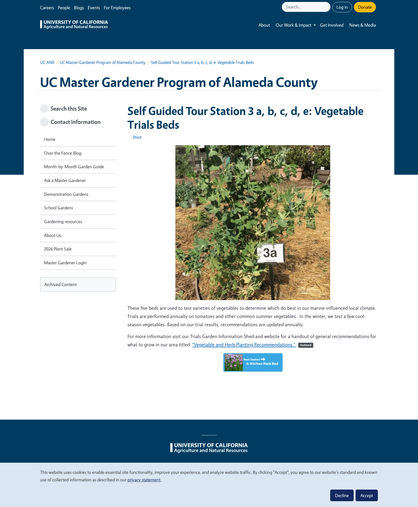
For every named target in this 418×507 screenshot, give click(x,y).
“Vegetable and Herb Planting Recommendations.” (251, 344)
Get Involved (331, 25)
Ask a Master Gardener (65, 180)
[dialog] (209, 484)
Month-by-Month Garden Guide (74, 166)
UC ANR (47, 62)
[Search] (327, 7)
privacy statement (143, 480)
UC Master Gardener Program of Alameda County (102, 62)
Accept (366, 495)
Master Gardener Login (65, 262)
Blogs (79, 7)
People (64, 7)
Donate (365, 7)
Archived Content (60, 284)
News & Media (362, 25)
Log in (342, 7)
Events (94, 7)
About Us (52, 235)
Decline (342, 495)
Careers (47, 7)
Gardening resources (63, 221)
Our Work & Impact (293, 25)
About (264, 25)
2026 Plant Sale (58, 249)
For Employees (117, 7)
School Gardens (58, 208)
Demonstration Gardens (66, 194)
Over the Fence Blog (62, 153)
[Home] (74, 25)
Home (49, 139)
